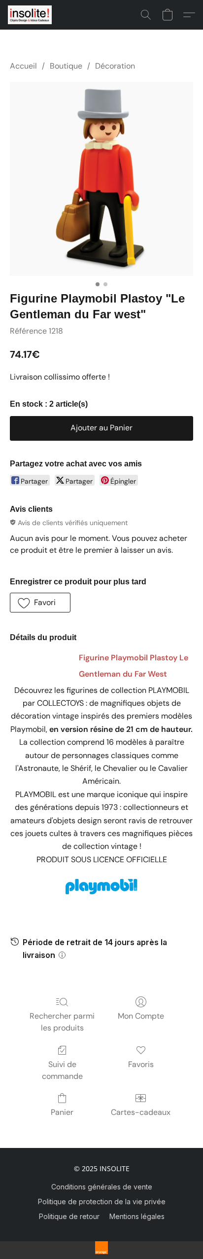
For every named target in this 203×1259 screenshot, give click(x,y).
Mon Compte (141, 1016)
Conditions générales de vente (101, 1187)
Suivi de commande (62, 1070)
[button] (31, 15)
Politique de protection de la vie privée (102, 1201)
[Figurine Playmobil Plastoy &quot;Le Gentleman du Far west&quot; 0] (101, 178)
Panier (62, 1112)
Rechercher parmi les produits (62, 1022)
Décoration (115, 66)
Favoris (141, 1064)
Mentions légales (137, 1216)
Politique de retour (69, 1216)
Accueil (23, 66)
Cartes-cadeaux (140, 1112)
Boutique (66, 66)
